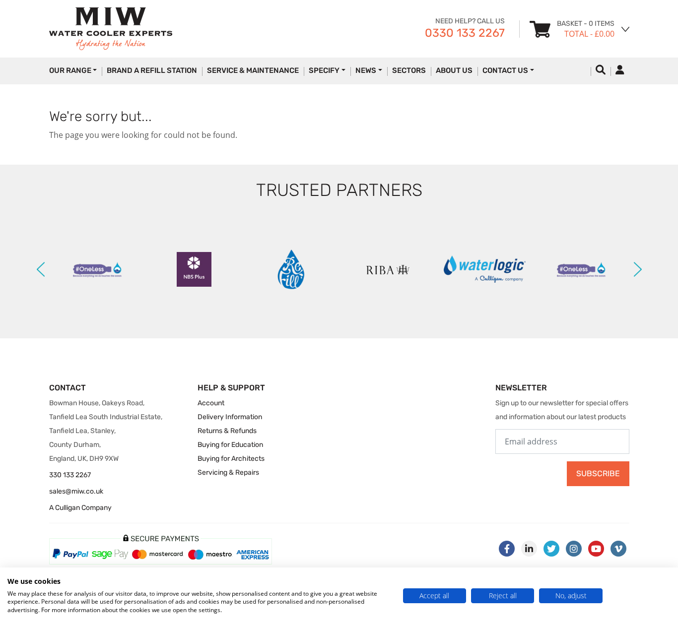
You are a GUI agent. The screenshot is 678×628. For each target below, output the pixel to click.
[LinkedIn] (529, 549)
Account (211, 403)
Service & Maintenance (253, 70)
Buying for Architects (231, 458)
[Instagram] (574, 549)
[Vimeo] (618, 549)
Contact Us (505, 70)
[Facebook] (507, 549)
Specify (324, 70)
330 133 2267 (70, 475)
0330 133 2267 (465, 33)
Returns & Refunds (227, 431)
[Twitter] (551, 549)
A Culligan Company (80, 507)
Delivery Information (230, 417)
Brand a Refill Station (152, 70)
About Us (454, 70)
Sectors (409, 70)
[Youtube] (596, 549)
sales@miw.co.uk (76, 491)
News (365, 70)
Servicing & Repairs (228, 472)
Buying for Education (230, 444)
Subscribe (598, 473)
